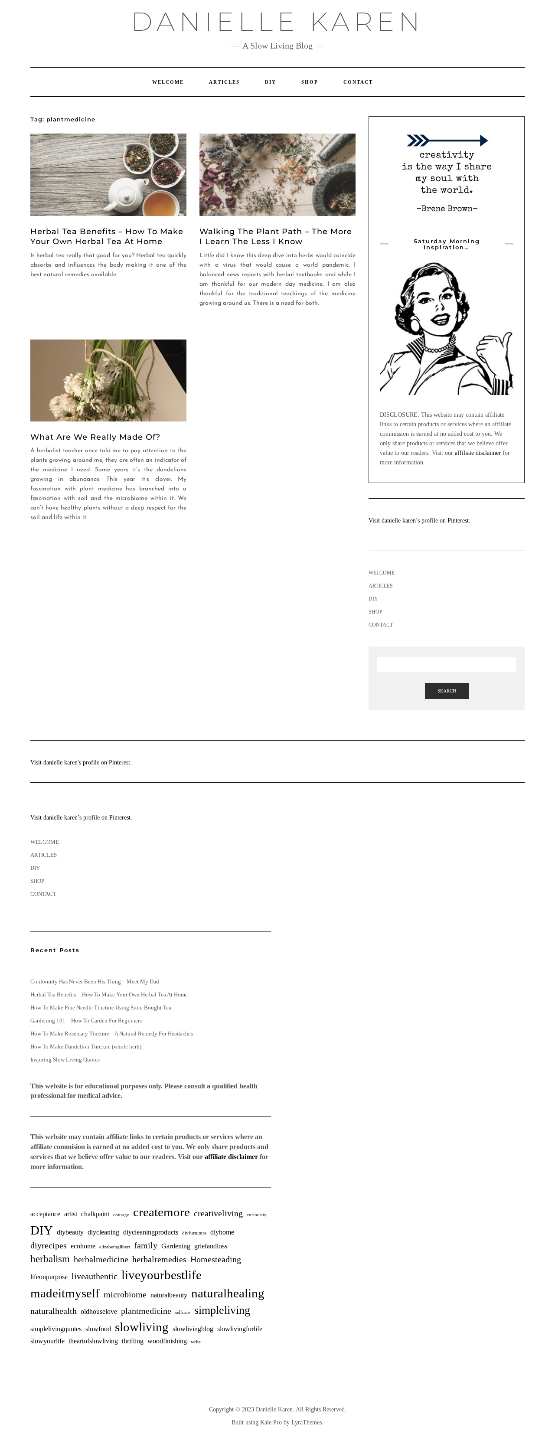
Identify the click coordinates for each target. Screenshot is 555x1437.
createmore (161, 1212)
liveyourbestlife (161, 1275)
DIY (270, 82)
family (145, 1245)
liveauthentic (95, 1276)
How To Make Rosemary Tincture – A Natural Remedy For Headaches (111, 1033)
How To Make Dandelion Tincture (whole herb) (85, 1046)
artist (70, 1214)
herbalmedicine (101, 1259)
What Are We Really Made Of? (95, 437)
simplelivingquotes (56, 1329)
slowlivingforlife (239, 1329)
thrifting (133, 1341)
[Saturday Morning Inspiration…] (446, 328)
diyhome (222, 1232)
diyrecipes (48, 1245)
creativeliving (218, 1213)
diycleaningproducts (150, 1232)
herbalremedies (159, 1259)
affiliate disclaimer (478, 453)
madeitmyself (65, 1293)
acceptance (45, 1214)
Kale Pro (271, 1422)
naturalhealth (53, 1311)
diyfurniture (194, 1233)
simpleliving (222, 1310)
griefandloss (210, 1246)
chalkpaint (95, 1214)
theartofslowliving (93, 1341)
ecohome (83, 1246)
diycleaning (103, 1232)
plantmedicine (146, 1311)
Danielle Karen (277, 21)
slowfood (98, 1329)
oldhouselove (99, 1312)
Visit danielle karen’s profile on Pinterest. (419, 520)
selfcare (182, 1312)
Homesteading (215, 1259)
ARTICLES (224, 82)
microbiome (125, 1294)
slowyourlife (47, 1341)
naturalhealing (227, 1293)
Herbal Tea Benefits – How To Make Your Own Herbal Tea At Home (106, 236)
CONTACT (358, 82)
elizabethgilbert (114, 1246)
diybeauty (70, 1232)
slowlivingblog (193, 1329)
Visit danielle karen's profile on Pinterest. (81, 762)
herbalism (50, 1258)
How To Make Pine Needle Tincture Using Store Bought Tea (100, 1007)
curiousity (257, 1214)
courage (121, 1214)
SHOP (309, 82)
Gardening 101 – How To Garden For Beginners (86, 1020)
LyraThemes (306, 1422)
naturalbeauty (168, 1295)
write (196, 1341)
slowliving (142, 1327)
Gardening (175, 1246)
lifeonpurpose (49, 1277)
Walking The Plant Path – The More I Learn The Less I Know (275, 236)
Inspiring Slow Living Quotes (65, 1059)
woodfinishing (167, 1341)
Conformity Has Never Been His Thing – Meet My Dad (94, 981)
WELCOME (168, 82)
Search (446, 690)
